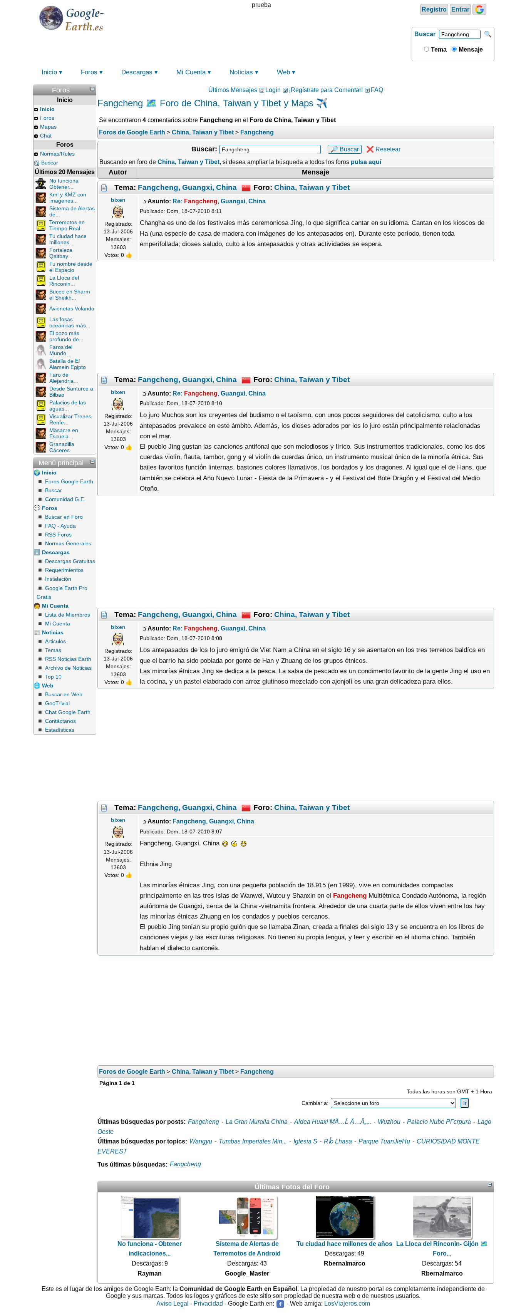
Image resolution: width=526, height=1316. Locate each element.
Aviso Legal (172, 1303)
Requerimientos (64, 570)
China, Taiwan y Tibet (312, 187)
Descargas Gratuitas (70, 561)
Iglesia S (305, 1141)
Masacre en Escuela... (63, 433)
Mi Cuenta (191, 72)
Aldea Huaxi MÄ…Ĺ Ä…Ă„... (332, 1121)
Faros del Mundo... (60, 350)
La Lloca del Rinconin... (64, 281)
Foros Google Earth (69, 481)
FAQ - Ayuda (60, 526)
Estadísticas (59, 730)
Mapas (48, 127)
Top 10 (53, 677)
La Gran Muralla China (257, 1121)
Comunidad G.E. (65, 499)
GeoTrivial (57, 703)
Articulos (55, 641)
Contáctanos (60, 721)
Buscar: (204, 149)
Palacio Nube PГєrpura (439, 1121)
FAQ (377, 90)
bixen (118, 200)
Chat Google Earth (67, 712)
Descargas (136, 72)
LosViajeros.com (347, 1303)
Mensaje (470, 49)
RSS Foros (58, 534)
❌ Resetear (383, 149)
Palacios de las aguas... (67, 405)
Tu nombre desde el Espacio (70, 267)
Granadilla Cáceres (61, 447)
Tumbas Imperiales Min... (253, 1141)
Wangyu (200, 1141)
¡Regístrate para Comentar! (326, 90)
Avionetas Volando (71, 308)
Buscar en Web (63, 694)
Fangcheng (203, 1121)
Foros (89, 72)
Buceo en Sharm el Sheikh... (69, 294)
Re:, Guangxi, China (219, 201)
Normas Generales (68, 543)
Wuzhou (389, 1121)
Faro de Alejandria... (63, 378)
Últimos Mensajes (232, 90)
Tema (438, 49)
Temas (53, 650)
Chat (46, 135)
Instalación (58, 579)
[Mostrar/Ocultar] (92, 89)
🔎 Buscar (344, 149)
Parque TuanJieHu (384, 1141)
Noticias (241, 72)
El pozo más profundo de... (66, 336)
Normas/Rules (57, 154)
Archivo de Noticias (68, 668)
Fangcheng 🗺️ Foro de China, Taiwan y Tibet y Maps (205, 103)
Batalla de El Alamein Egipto (67, 364)
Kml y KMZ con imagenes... (67, 197)
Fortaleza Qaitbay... (60, 253)
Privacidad (208, 1303)
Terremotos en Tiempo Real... (67, 225)
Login (273, 90)
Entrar (460, 9)
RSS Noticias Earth (68, 659)
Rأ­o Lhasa (338, 1141)
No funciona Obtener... (64, 184)
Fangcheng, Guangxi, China (187, 187)
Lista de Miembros (67, 615)
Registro (434, 9)
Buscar (425, 34)
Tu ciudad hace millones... (68, 239)
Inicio (49, 72)
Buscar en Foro (64, 517)
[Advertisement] (295, 317)
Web (283, 72)
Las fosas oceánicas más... (69, 322)
